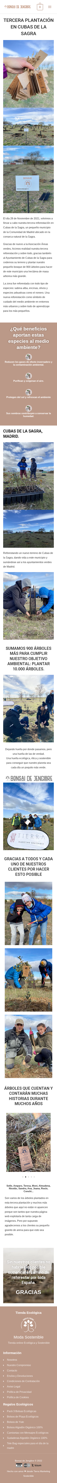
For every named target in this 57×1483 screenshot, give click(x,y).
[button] (7, 1142)
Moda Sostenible (29, 1337)
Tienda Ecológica (28, 1312)
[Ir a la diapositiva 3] (28, 1176)
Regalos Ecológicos (18, 1404)
